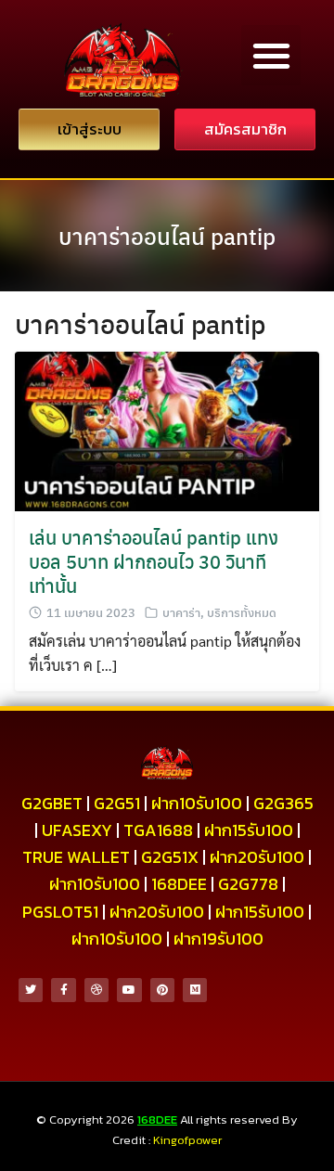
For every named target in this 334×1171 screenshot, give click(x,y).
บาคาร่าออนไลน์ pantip (167, 235)
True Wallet (76, 856)
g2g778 (248, 883)
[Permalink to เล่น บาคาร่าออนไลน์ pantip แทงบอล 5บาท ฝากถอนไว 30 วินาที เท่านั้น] (167, 429)
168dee (179, 883)
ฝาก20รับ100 (257, 856)
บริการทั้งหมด (241, 612)
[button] (271, 55)
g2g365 (283, 803)
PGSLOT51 (60, 911)
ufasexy (77, 830)
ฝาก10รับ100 (196, 803)
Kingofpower (187, 1140)
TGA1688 (158, 830)
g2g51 (117, 803)
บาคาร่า (181, 612)
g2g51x (170, 856)
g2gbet (52, 803)
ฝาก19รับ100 (218, 938)
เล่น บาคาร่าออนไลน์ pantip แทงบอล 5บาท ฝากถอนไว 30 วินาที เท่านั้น (153, 560)
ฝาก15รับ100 (248, 830)
